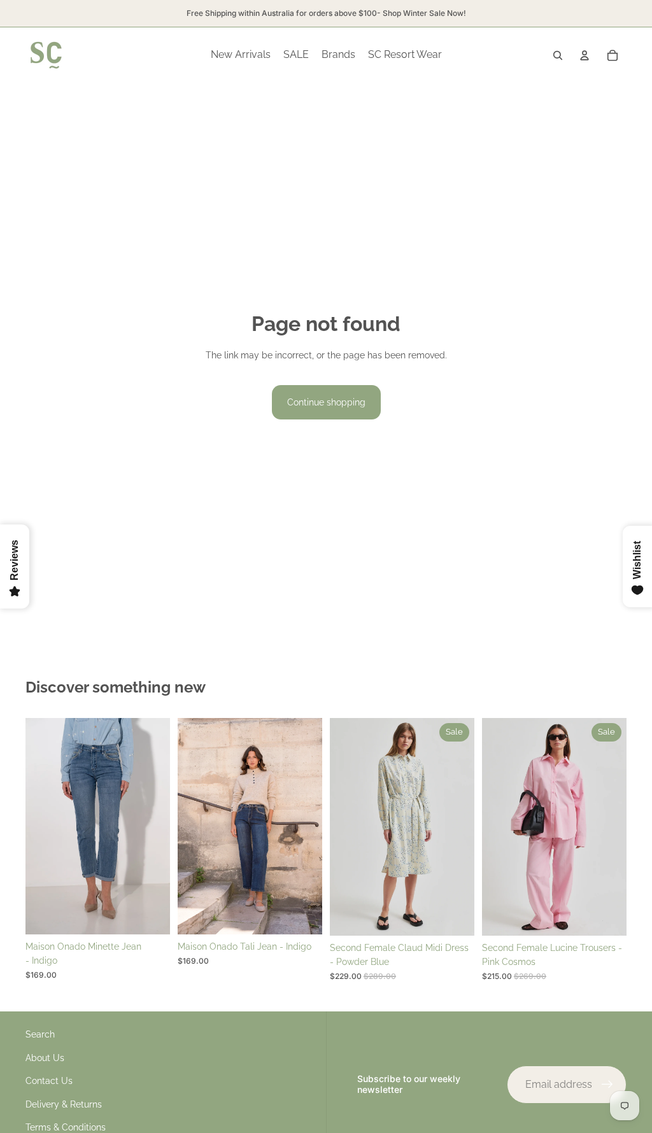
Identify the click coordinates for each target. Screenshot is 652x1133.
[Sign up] (607, 1084)
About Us (44, 1058)
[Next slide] (160, 826)
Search (40, 1034)
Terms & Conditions (65, 1127)
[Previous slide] (35, 826)
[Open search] (558, 55)
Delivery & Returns (63, 1104)
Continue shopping (326, 402)
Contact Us (49, 1081)
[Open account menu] (584, 55)
